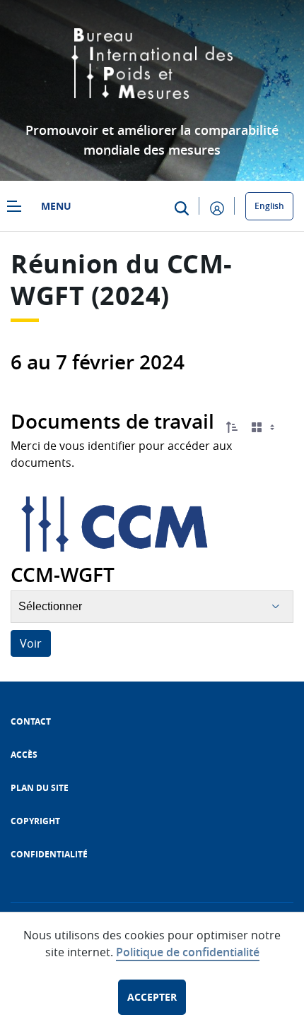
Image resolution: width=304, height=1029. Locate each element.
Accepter (152, 997)
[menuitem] (31, 721)
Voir (31, 643)
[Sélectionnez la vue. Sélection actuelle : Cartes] (264, 427)
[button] (232, 427)
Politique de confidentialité (187, 952)
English (269, 206)
